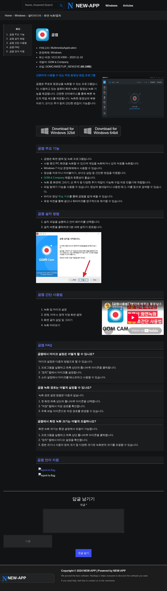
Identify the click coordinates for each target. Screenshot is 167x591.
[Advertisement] (130, 49)
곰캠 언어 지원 (16, 51)
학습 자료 (63, 196)
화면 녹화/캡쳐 (52, 15)
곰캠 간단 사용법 (18, 43)
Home (8, 15)
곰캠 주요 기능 (16, 34)
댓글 (83, 504)
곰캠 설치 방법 (16, 38)
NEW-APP (87, 5)
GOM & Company (54, 177)
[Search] (61, 6)
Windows (20, 15)
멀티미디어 (34, 15)
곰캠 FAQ (14, 47)
